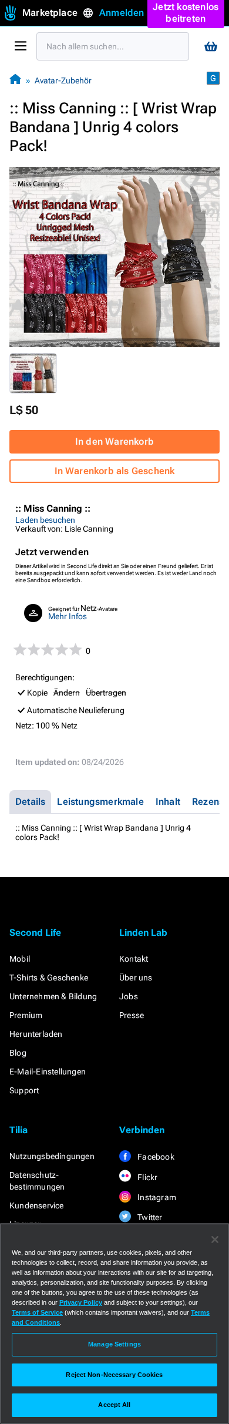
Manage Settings (114, 1344)
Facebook (155, 1156)
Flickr (146, 1177)
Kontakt (133, 958)
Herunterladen (36, 1034)
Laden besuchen (45, 520)
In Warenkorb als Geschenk (115, 470)
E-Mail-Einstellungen (47, 1071)
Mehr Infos (67, 616)
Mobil (19, 958)
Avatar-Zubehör (63, 80)
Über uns (136, 977)
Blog (17, 1052)
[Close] (215, 1239)
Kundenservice (36, 1205)
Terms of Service (37, 1312)
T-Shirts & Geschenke (48, 977)
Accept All (114, 1404)
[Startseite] (15, 80)
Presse (131, 1015)
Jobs (128, 996)
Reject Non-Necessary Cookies (114, 1374)
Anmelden (121, 12)
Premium (25, 1015)
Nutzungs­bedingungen (52, 1156)
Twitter (149, 1217)
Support (24, 1090)
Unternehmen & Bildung (53, 996)
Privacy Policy (80, 1302)
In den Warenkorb (114, 441)
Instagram (156, 1197)
